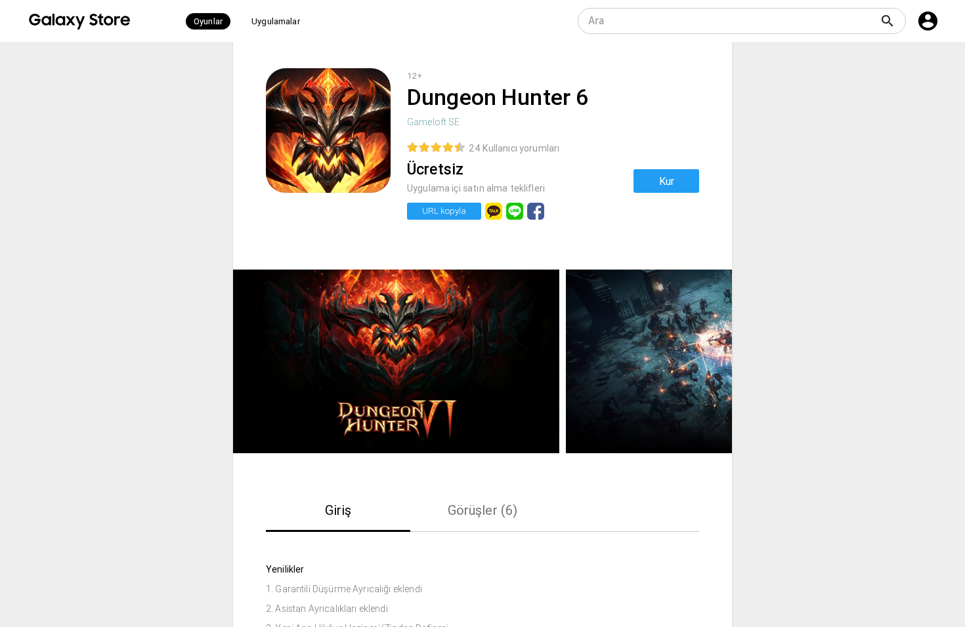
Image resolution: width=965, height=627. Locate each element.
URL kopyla (444, 210)
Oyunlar (208, 21)
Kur (666, 181)
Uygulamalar (275, 21)
